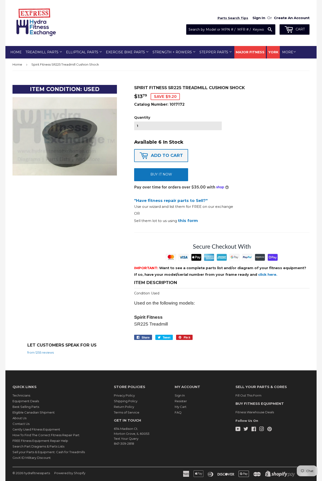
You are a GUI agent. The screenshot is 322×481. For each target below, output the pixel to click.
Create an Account (292, 18)
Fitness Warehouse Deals (254, 412)
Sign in (258, 18)
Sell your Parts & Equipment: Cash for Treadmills (48, 452)
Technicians (21, 395)
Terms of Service (126, 412)
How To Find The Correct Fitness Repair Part (45, 435)
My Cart (180, 407)
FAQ (178, 412)
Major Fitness (250, 52)
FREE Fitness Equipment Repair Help (40, 441)
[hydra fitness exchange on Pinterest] (269, 429)
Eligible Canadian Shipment (33, 412)
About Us (19, 418)
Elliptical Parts (82, 52)
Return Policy (124, 407)
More (287, 52)
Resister (181, 401)
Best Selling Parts (25, 407)
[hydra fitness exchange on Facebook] (253, 429)
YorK (273, 52)
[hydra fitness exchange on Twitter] (246, 429)
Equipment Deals (25, 401)
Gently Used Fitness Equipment (36, 429)
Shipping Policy (125, 401)
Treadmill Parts (42, 52)
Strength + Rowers (173, 52)
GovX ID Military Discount (31, 458)
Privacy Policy (124, 395)
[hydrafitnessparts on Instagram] (261, 429)
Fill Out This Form (248, 395)
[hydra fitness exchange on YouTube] (237, 429)
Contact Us (20, 424)
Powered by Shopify (69, 473)
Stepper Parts (214, 52)
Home (16, 52)
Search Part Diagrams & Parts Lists (38, 446)
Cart (300, 29)
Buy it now (161, 174)
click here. (267, 274)
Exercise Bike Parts (126, 52)
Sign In (180, 395)
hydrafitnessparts (37, 473)
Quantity (142, 117)
